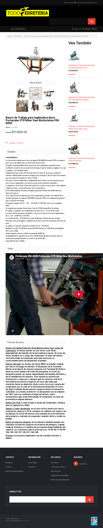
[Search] (91, 21)
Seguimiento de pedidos (60, 475)
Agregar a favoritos (16, 143)
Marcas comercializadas (14, 471)
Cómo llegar (32, 463)
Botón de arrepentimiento (60, 480)
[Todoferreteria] (28, 12)
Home (10, 36)
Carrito (93, 3)
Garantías (31, 467)
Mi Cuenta (68, 3)
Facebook (83, 464)
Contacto (9, 467)
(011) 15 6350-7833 (85, 28)
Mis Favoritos (56, 471)
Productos (17, 36)
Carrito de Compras (58, 467)
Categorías (18, 28)
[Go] (89, 499)
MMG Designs (25, 520)
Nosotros (9, 463)
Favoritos (82, 3)
